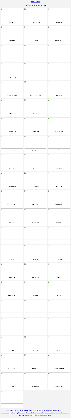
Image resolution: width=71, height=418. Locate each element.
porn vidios (35, 2)
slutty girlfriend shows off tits (37, 410)
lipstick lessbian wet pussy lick (54, 410)
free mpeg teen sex (24, 415)
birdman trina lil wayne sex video (35, 413)
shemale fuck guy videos (8, 413)
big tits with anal (20, 413)
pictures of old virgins (23, 410)
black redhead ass (64, 413)
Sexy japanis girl (34, 415)
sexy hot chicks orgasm (51, 413)
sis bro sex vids (11, 410)
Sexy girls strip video (46, 415)
